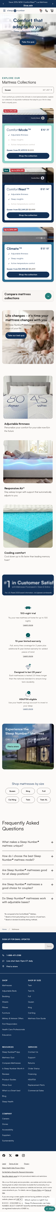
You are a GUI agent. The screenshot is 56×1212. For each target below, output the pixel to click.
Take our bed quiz (16, 335)
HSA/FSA (32, 1079)
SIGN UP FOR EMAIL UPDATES (16, 939)
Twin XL (43, 800)
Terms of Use (13, 1164)
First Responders (9, 1024)
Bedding (6, 996)
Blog (4, 1096)
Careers (5, 1118)
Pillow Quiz (7, 1085)
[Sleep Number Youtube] (16, 1155)
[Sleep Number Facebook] (3, 1155)
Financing (32, 1074)
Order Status (34, 1068)
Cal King (12, 800)
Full (44, 791)
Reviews (5, 1074)
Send (49, 946)
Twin (28, 800)
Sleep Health (7, 1101)
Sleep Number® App (11, 1052)
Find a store (13, 746)
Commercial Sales (36, 1090)
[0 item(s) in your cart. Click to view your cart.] (52, 11)
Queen (12, 791)
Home (4, 929)
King (28, 791)
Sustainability (8, 1140)
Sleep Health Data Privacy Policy (13, 1168)
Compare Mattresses (11, 1063)
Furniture (6, 1013)
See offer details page (9, 1176)
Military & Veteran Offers (12, 1018)
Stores (5, 1124)
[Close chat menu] (19, 1201)
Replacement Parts (36, 1085)
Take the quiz (28, 42)
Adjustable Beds (9, 991)
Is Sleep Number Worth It (13, 1068)
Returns (31, 1063)
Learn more (28, 625)
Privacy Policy (36, 1190)
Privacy (26, 1164)
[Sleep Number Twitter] (10, 1155)
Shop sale (28, 5)
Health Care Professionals (13, 1029)
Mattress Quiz (8, 1057)
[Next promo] (53, 3)
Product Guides (9, 1079)
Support (31, 1057)
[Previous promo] (3, 3)
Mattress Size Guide (37, 1018)
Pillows (5, 1007)
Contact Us (33, 1052)
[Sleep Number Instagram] (23, 1155)
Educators (6, 1035)
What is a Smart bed (11, 1090)
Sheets (5, 1002)
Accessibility (7, 1129)
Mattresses (7, 985)
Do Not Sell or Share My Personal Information (17, 1172)
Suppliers (6, 1135)
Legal (4, 1164)
